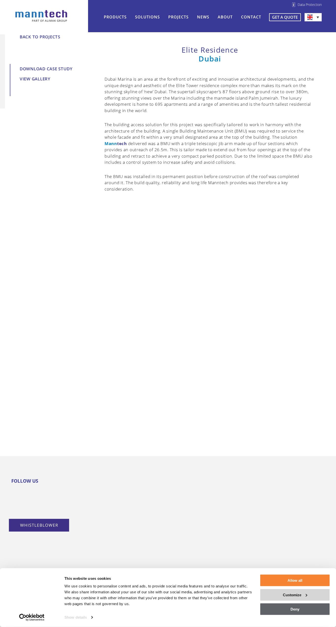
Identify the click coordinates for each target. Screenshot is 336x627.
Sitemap (277, 504)
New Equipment (162, 482)
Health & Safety (223, 519)
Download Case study (46, 69)
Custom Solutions (102, 504)
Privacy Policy (221, 548)
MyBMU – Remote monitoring (163, 533)
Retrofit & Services (165, 501)
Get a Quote (285, 17)
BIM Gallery (157, 542)
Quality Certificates (227, 512)
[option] (209, 287)
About (225, 17)
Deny (294, 609)
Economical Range (102, 490)
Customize (292, 595)
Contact (251, 17)
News (203, 17)
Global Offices (283, 482)
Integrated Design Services (164, 492)
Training (154, 516)
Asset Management (165, 523)
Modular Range (99, 497)
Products (115, 17)
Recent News (96, 528)
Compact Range (99, 482)
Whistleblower (221, 541)
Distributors (281, 490)
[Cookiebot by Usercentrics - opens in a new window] (31, 617)
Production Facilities (228, 504)
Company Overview (226, 490)
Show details (75, 617)
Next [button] (308, 287)
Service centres (285, 497)
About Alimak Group (228, 482)
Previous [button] (111, 287)
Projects (178, 17)
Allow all (295, 580)
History (214, 497)
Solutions (147, 17)
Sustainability (221, 526)
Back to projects (40, 37)
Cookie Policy (220, 555)
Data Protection (310, 4)
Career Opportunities (229, 533)
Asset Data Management (232, 563)
